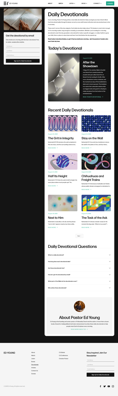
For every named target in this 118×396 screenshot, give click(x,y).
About (33, 352)
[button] (72, 3)
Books (33, 361)
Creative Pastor (63, 358)
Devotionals (34, 364)
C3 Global (62, 352)
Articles (33, 367)
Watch (33, 355)
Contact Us (34, 370)
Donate (110, 3)
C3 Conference (63, 355)
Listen (33, 358)
